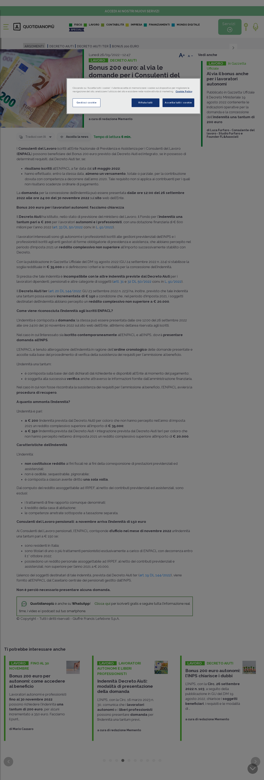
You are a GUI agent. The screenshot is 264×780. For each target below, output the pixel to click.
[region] (133, 96)
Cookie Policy (184, 91)
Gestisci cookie (87, 102)
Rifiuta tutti (145, 102)
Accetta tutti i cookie (178, 102)
